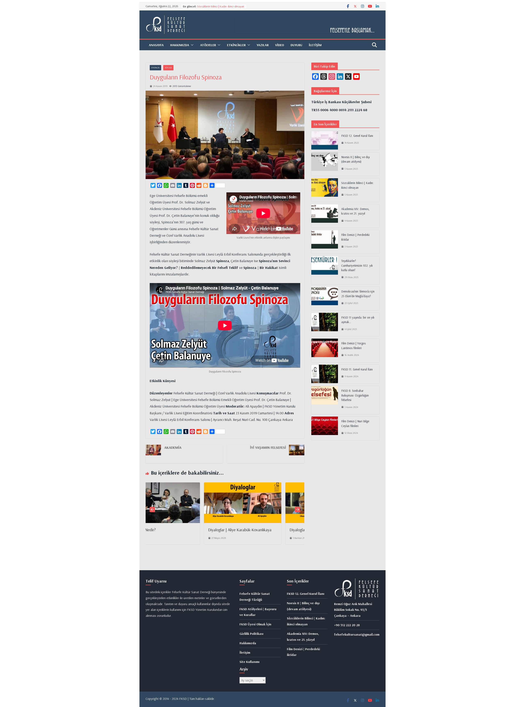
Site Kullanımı (249, 662)
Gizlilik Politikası (251, 634)
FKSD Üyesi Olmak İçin (255, 624)
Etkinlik (155, 67)
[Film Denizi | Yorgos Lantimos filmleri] (324, 350)
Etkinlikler (236, 45)
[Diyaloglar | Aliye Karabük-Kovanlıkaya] (184, 485)
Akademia (172, 447)
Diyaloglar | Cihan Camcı (251, 529)
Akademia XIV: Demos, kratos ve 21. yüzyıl (355, 211)
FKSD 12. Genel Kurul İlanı (357, 136)
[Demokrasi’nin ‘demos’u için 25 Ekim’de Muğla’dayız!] (324, 298)
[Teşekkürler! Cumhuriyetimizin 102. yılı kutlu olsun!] (324, 270)
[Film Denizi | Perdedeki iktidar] (324, 242)
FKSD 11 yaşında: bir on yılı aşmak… (357, 319)
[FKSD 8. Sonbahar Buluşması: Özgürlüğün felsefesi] (324, 400)
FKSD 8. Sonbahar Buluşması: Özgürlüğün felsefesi (355, 395)
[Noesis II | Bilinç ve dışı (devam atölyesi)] (324, 164)
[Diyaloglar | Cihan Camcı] (266, 485)
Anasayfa (156, 45)
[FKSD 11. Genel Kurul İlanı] (324, 374)
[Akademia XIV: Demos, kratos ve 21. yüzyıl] (324, 216)
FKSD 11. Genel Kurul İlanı (357, 369)
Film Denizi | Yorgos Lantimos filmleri (353, 345)
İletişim (315, 45)
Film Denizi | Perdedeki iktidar (355, 237)
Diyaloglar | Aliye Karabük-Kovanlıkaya (181, 529)
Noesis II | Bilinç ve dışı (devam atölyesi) (355, 159)
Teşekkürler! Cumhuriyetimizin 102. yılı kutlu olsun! (357, 265)
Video (279, 45)
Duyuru (296, 45)
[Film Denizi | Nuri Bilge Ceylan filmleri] (324, 428)
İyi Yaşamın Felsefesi (268, 447)
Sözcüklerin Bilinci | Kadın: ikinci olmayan (220, 6)
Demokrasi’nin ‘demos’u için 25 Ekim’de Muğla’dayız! (357, 293)
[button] (191, 45)
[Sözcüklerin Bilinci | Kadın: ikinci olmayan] (324, 190)
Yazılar (263, 45)
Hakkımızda (248, 643)
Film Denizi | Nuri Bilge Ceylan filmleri (355, 423)
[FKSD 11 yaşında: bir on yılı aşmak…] (324, 324)
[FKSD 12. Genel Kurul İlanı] (324, 140)
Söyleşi (168, 67)
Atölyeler (208, 45)
